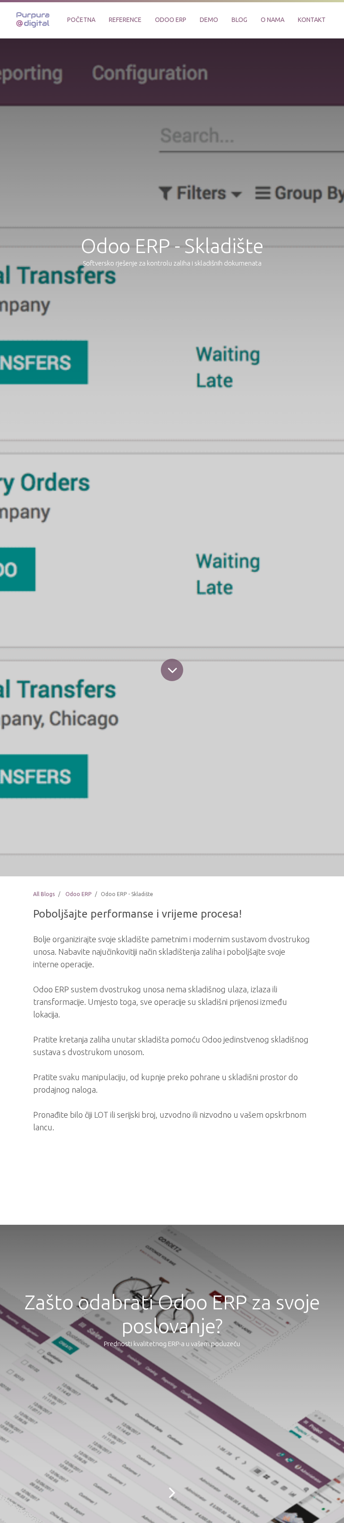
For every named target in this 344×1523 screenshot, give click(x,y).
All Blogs (44, 894)
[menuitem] (81, 20)
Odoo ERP (78, 894)
